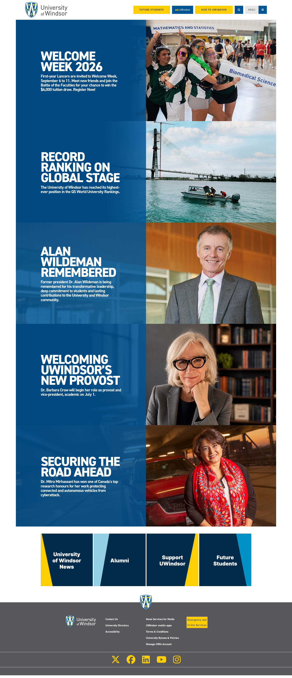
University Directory (117, 625)
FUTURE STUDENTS (152, 9)
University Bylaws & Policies (162, 638)
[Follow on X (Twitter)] (115, 662)
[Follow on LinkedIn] (146, 662)
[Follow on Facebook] (131, 662)
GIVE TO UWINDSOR (214, 9)
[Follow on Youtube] (161, 662)
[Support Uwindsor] (173, 559)
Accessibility (112, 631)
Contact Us (111, 619)
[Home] (46, 10)
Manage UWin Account (159, 644)
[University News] (67, 559)
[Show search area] (239, 10)
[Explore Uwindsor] (225, 559)
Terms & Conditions (157, 631)
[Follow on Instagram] (177, 662)
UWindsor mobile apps (159, 625)
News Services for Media (160, 619)
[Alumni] (120, 559)
